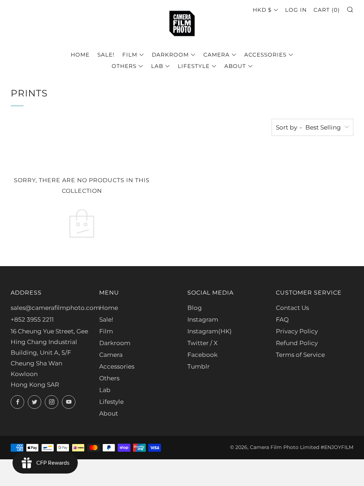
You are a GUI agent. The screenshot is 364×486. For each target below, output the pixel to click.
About (235, 66)
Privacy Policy (297, 331)
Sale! (105, 54)
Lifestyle (194, 66)
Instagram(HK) (209, 331)
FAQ (282, 319)
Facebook (202, 354)
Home (80, 54)
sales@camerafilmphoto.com (55, 307)
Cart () (327, 9)
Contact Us (292, 307)
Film (129, 54)
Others (124, 66)
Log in (296, 9)
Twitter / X (202, 343)
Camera (216, 54)
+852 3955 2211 (32, 319)
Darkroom (170, 54)
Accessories (265, 54)
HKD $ (262, 9)
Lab (157, 66)
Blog (194, 307)
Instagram (202, 319)
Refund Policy (297, 343)
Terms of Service (300, 354)
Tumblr (198, 366)
